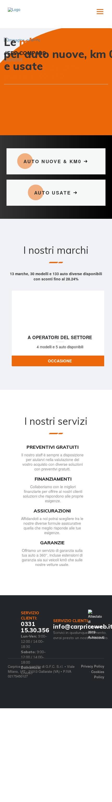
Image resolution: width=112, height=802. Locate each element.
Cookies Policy (97, 687)
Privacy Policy (92, 679)
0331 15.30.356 (35, 640)
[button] (11, 102)
